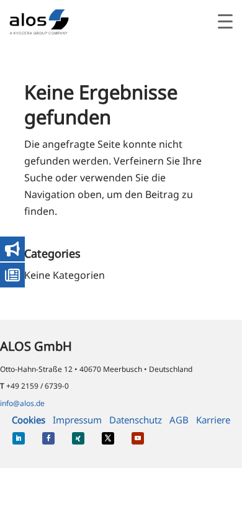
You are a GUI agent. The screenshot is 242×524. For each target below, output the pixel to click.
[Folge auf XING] (78, 438)
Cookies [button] (28, 419)
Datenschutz (135, 419)
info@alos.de (22, 403)
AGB (179, 419)
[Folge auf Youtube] (138, 438)
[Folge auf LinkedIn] (18, 438)
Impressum (77, 419)
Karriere (213, 419)
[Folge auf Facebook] (48, 438)
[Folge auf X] (108, 438)
